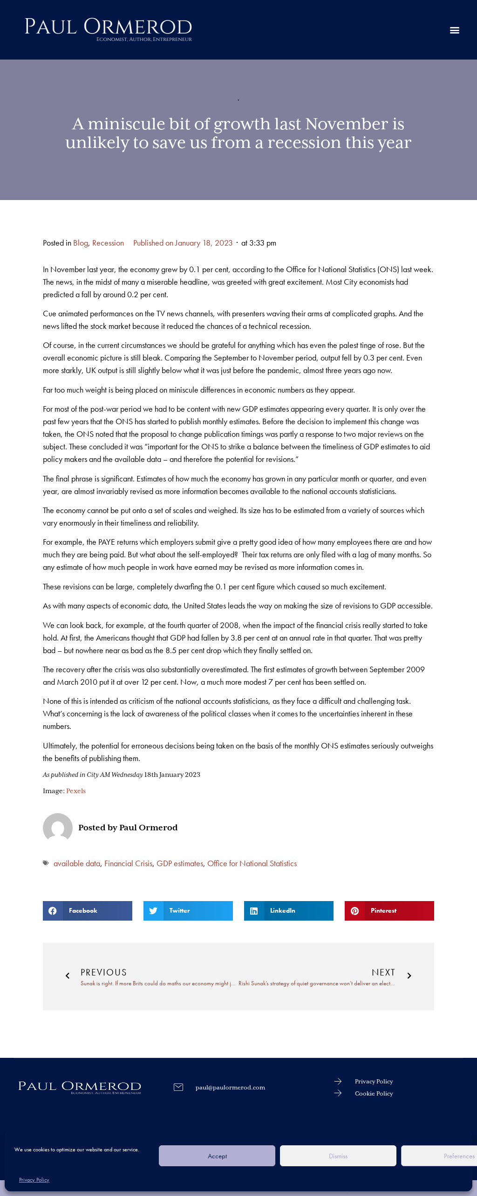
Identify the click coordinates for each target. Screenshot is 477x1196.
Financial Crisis (128, 863)
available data (77, 863)
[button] (454, 29)
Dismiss (338, 1156)
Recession (108, 242)
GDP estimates (180, 863)
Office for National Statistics (252, 863)
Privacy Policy (34, 1179)
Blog (80, 242)
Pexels (76, 791)
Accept (217, 1156)
